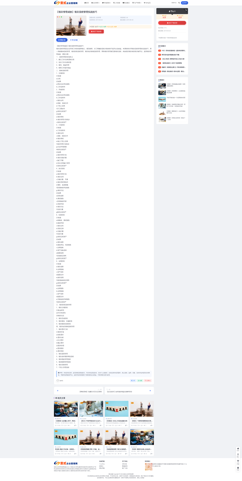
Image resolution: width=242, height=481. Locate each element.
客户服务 (109, 447)
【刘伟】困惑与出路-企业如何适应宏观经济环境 (141, 450)
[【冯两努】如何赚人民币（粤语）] (66, 409)
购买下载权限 (97, 31)
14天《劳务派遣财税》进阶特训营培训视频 (175, 50)
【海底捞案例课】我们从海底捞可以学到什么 (116, 450)
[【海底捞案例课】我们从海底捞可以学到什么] (117, 437)
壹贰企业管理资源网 (128, 474)
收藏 (141, 380)
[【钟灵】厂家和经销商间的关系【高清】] (142, 409)
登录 (185, 2)
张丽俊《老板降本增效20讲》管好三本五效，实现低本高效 (176, 105)
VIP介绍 (124, 464)
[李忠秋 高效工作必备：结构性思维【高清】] (66, 437)
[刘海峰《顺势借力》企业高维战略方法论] (162, 112)
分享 (134, 380)
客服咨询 (124, 466)
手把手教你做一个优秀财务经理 (176, 97)
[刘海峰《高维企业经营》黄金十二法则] (162, 119)
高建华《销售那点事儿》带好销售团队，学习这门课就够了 (180, 67)
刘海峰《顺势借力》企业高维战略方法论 (176, 112)
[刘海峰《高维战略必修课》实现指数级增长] (162, 85)
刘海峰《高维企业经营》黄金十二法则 (176, 118)
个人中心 (102, 464)
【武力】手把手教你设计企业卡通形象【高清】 (91, 422)
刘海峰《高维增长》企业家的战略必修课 (176, 91)
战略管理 (58, 419)
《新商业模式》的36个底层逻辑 (172, 63)
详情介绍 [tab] (62, 40)
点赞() (148, 380)
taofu (61, 380)
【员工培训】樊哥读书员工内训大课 (173, 59)
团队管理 (84, 447)
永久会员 (181, 15)
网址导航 (102, 468)
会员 (165, 15)
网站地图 (111, 474)
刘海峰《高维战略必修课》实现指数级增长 (176, 85)
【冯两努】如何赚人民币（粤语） (65, 421)
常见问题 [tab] (75, 40)
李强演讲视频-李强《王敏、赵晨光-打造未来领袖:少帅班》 (91, 450)
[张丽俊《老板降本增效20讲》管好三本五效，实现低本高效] (162, 105)
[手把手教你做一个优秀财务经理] (162, 99)
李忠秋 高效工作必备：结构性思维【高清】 (65, 450)
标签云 (101, 466)
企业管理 (98, 17)
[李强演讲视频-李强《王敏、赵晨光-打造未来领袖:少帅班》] (91, 437)
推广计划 (124, 468)
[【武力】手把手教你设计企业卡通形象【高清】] (91, 409)
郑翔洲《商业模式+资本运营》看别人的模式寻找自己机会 (180, 71)
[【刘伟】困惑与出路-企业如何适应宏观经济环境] (142, 437)
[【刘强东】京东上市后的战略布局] (117, 409)
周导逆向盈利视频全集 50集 (170, 55)
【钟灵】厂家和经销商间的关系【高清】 (141, 422)
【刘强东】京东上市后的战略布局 (116, 421)
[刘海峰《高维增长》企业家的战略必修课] (162, 92)
